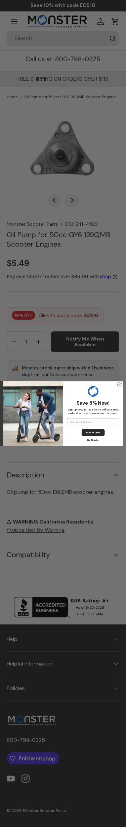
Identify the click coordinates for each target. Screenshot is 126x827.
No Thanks (92, 439)
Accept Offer (93, 432)
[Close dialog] (119, 384)
